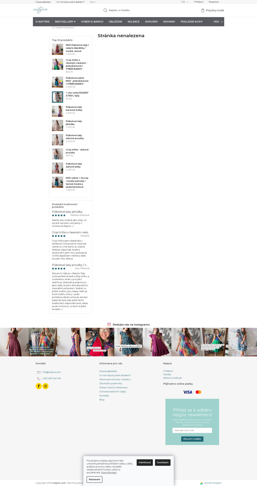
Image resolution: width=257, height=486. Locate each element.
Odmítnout (145, 462)
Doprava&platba (43, 2)
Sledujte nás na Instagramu (131, 324)
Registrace (214, 2)
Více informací (109, 472)
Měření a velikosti (172, 378)
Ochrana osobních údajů (112, 391)
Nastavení (94, 479)
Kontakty (104, 395)
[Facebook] (39, 386)
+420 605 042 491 (51, 378)
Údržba (167, 374)
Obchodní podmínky (110, 383)
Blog (101, 399)
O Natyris (168, 371)
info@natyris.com (51, 372)
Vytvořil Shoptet (213, 483)
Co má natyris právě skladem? (70, 2)
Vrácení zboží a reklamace (113, 387)
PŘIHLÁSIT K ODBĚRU (192, 439)
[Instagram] (45, 386)
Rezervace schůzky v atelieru (115, 379)
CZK (183, 2)
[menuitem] (42, 21)
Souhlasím (163, 462)
